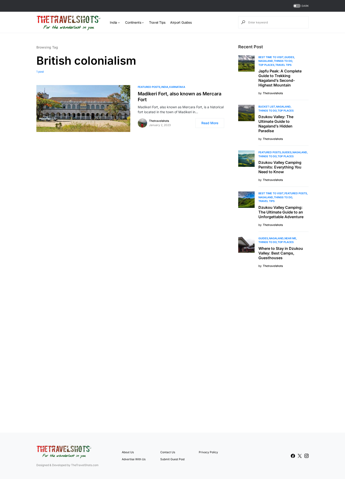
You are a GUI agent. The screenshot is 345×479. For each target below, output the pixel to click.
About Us (128, 452)
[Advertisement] (273, 349)
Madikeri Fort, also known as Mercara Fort (179, 96)
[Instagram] (306, 456)
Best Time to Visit (271, 57)
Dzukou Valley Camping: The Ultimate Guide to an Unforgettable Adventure (280, 212)
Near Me (290, 238)
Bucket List (266, 106)
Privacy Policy (208, 452)
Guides (289, 57)
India (164, 87)
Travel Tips (283, 65)
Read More (209, 123)
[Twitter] (300, 456)
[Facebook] (293, 456)
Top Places (266, 65)
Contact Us (167, 452)
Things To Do (283, 61)
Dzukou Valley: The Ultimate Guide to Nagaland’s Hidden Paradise (275, 123)
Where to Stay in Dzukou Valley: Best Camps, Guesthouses (280, 253)
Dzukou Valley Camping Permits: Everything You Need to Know (279, 167)
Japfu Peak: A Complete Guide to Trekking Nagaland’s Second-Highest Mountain (280, 78)
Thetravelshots (159, 121)
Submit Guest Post (172, 459)
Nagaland (265, 61)
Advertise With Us (134, 459)
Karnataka (177, 87)
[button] (300, 6)
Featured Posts (149, 87)
